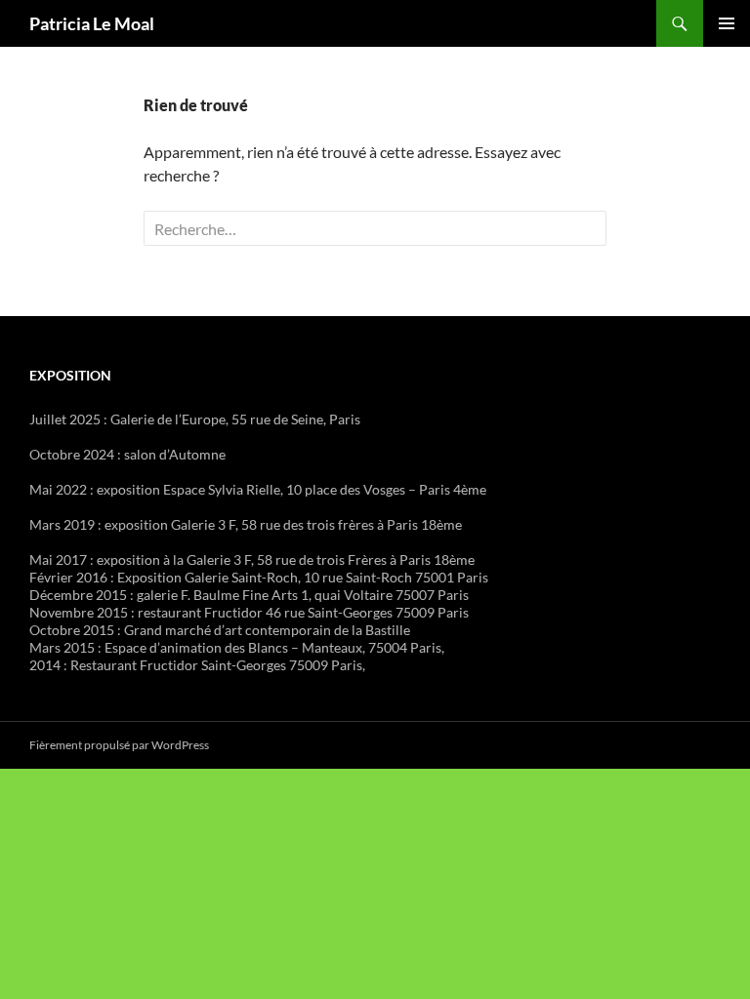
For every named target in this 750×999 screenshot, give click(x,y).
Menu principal (726, 23)
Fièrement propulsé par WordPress (119, 745)
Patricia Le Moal (91, 23)
